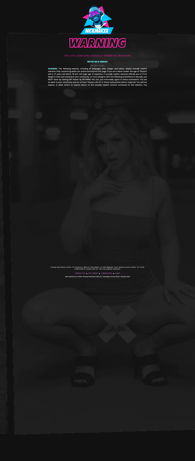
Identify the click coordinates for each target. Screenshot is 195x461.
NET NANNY (93, 273)
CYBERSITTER (80, 273)
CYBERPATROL (106, 273)
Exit (96, 65)
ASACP (117, 273)
